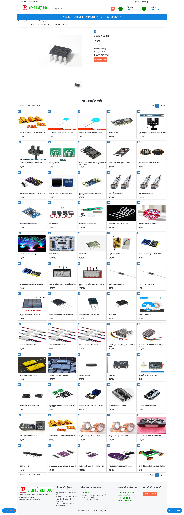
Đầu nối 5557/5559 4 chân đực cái (58, 345)
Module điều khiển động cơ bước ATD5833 (150, 254)
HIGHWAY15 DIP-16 (84, 375)
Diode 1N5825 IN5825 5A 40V (117, 284)
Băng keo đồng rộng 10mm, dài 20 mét (119, 436)
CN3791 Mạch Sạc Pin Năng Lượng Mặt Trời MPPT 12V (91, 193)
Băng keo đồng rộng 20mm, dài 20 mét (89, 436)
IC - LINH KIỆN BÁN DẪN (58, 24)
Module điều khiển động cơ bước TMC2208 (31, 284)
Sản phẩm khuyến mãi (114, 17)
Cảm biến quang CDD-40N (146, 193)
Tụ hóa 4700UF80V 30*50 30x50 (117, 405)
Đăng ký (145, 2)
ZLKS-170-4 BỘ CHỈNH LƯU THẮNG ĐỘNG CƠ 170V (91, 284)
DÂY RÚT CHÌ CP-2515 (145, 314)
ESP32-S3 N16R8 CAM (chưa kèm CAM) (119, 163)
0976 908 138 (26, 497)
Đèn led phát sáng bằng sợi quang (29, 254)
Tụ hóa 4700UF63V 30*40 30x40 (147, 405)
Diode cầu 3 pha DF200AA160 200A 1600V (150, 436)
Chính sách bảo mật (125, 495)
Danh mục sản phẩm (43, 24)
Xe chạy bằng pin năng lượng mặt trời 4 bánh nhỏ (152, 466)
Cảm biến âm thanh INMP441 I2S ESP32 (149, 163)
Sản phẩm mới (78, 17)
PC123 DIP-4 (112, 314)
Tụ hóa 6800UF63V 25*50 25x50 (28, 436)
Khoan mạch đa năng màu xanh (87, 223)
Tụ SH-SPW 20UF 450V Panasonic (58, 375)
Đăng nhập (136, 2)
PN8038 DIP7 (82, 254)
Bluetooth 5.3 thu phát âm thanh (28, 223)
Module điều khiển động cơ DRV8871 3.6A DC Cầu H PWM (61, 406)
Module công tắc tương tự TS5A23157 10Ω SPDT (62, 466)
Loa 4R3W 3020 (53, 223)
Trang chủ (66, 17)
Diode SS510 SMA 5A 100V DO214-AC (30, 405)
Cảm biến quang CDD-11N (116, 193)
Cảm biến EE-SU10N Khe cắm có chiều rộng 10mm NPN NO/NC (152, 133)
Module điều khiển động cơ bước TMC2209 (91, 405)
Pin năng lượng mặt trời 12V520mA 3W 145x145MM (30, 315)
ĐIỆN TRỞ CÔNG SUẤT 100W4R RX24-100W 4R (62, 436)
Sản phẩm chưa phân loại (94, 17)
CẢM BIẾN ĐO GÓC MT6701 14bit (148, 375)
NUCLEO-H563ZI (53, 254)
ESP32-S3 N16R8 (113, 132)
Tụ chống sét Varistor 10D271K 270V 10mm (61, 132)
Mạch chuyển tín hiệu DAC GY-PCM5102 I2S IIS (32, 193)
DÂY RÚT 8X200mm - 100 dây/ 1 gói (118, 223)
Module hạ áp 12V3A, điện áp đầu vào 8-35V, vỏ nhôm (122, 345)
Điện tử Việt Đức (101, 511)
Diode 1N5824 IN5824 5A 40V (147, 284)
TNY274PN (112, 375)
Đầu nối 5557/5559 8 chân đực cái (88, 345)
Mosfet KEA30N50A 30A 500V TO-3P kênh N (61, 314)
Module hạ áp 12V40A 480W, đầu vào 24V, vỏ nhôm (151, 345)
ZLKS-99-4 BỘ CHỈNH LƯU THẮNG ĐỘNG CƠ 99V (62, 284)
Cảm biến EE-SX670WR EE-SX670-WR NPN (31, 163)
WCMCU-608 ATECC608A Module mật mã (120, 466)
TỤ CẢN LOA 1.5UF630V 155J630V (29, 375)
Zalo (146, 494)
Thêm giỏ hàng (101, 59)
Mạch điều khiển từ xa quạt (116, 254)
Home (33, 24)
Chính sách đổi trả (124, 498)
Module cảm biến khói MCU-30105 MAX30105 (91, 466)
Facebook (153, 494)
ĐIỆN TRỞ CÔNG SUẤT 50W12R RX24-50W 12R (32, 132)
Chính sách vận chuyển (126, 500)
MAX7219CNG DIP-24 (25, 466)
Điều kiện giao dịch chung (126, 493)
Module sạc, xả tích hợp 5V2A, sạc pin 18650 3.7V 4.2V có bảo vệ (92, 163)
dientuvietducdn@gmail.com (29, 500)
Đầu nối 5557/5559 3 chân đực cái (29, 345)
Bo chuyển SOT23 (54, 163)
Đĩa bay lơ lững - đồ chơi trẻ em (147, 223)
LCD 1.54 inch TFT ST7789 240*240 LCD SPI (61, 193)
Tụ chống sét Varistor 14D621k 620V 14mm (90, 132)
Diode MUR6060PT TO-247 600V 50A (89, 314)
